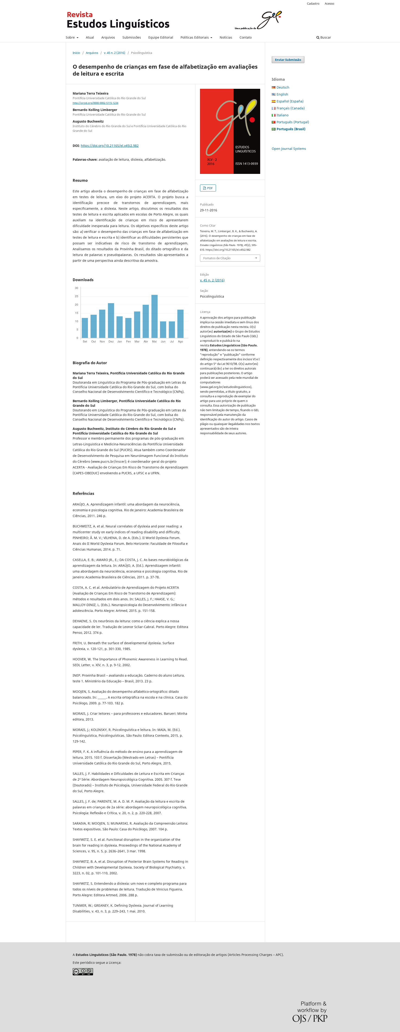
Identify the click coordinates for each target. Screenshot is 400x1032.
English (282, 94)
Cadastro (313, 3)
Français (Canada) (291, 108)
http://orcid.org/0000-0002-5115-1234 (95, 103)
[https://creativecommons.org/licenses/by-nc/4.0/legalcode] (83, 974)
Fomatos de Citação (217, 258)
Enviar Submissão (288, 60)
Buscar (325, 37)
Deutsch (283, 87)
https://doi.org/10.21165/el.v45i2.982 (110, 145)
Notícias (226, 37)
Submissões (131, 37)
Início (76, 53)
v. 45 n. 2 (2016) (114, 53)
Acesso (329, 3)
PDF (209, 188)
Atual (90, 37)
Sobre (71, 37)
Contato (246, 37)
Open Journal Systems (289, 148)
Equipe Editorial (160, 37)
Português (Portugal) (293, 122)
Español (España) (290, 101)
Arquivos (108, 37)
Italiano (282, 115)
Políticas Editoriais (195, 37)
